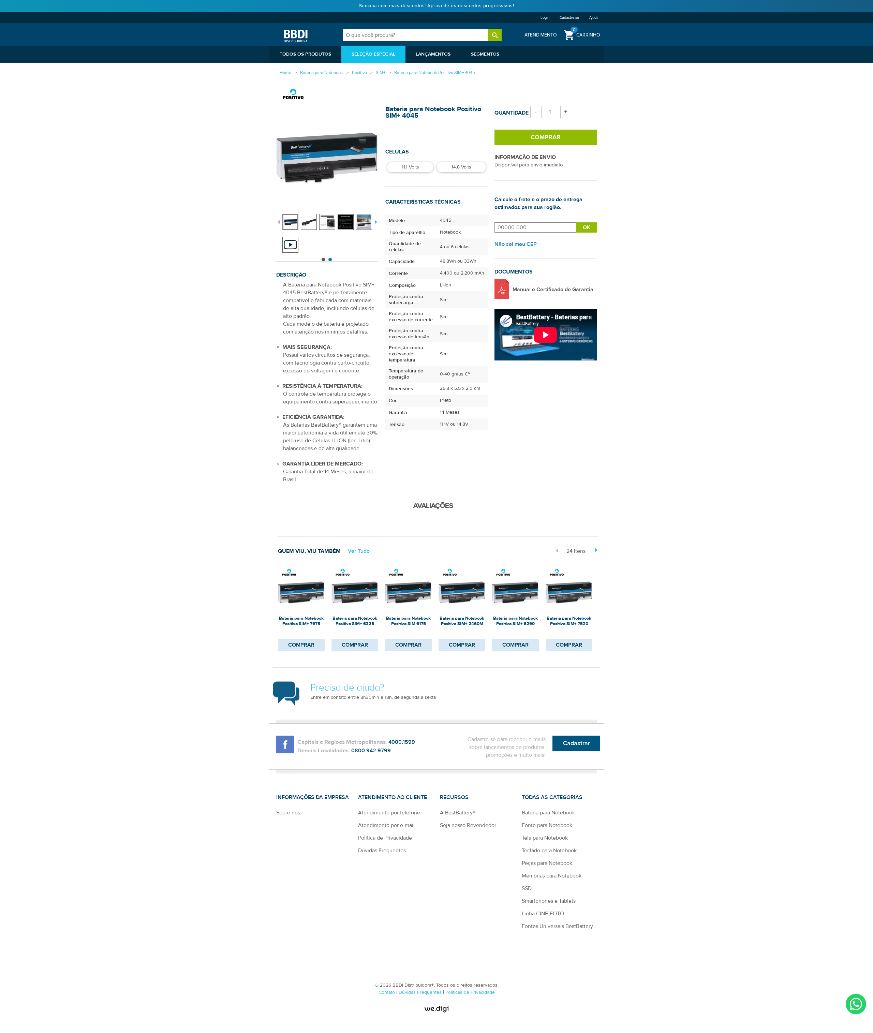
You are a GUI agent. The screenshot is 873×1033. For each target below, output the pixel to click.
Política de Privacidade (385, 838)
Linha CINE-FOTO (543, 913)
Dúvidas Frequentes (382, 850)
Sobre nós (288, 812)
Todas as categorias (552, 797)
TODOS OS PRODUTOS (305, 54)
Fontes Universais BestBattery (557, 926)
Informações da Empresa (312, 797)
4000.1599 (401, 742)
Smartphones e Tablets (549, 901)
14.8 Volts (461, 167)
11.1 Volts (410, 167)
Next (375, 221)
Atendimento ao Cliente (392, 797)
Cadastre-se (569, 17)
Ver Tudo (359, 551)
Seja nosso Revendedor (468, 825)
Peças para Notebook (547, 863)
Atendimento (540, 35)
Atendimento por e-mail (386, 825)
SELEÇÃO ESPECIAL (373, 54)
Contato (387, 992)
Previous (279, 221)
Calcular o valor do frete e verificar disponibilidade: (535, 227)
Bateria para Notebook (548, 812)
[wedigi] (436, 1009)
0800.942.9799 (371, 750)
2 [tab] (330, 259)
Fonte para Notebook (547, 825)
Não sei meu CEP (515, 244)
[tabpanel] (291, 218)
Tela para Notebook (545, 838)
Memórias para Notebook (551, 875)
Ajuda (593, 17)
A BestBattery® (457, 812)
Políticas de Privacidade (470, 992)
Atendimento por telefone (389, 812)
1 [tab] (323, 259)
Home (285, 72)
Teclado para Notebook (549, 850)
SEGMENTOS (485, 54)
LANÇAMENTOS (433, 54)
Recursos (454, 797)
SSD (527, 888)
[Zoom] (290, 222)
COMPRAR (301, 644)
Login (545, 17)
